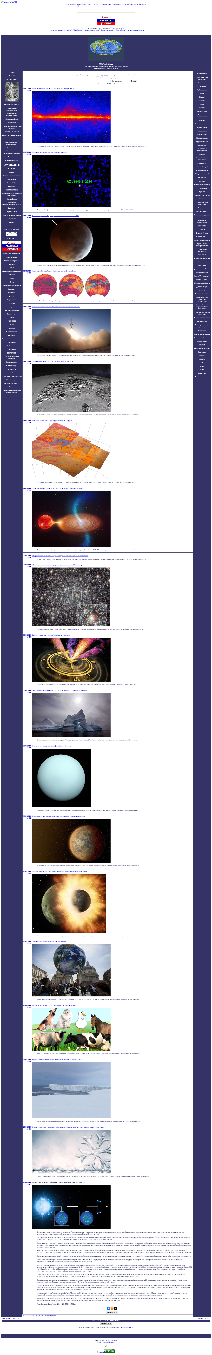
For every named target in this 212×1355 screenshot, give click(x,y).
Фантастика (202, 352)
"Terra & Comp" (120, 30)
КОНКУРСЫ (202, 321)
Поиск (11, 324)
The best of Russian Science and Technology (11, 391)
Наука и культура (11, 160)
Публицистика (202, 90)
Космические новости (11, 104)
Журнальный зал (12, 119)
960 (52, 1315)
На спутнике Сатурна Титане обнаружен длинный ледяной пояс (54, 271)
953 (31, 1315)
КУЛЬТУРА (202, 177)
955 (37, 1315)
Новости (96, 4)
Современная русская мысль (202, 216)
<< (23, 1315)
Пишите (89, 4)
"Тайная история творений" (202, 159)
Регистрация (133, 4)
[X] (115, 1308)
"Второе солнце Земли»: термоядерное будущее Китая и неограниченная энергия (60, 556)
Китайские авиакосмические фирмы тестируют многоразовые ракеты (56, 307)
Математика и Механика (12, 215)
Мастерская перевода (202, 318)
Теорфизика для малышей (154, 30)
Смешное (11, 293)
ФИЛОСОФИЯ (201, 211)
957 (43, 1315)
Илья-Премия (202, 341)
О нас (84, 4)
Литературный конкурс (201, 334)
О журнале (12, 307)
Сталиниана (202, 262)
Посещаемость (11, 332)
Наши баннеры (11, 366)
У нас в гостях (202, 131)
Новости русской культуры (12, 376)
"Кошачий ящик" (202, 167)
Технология (11, 219)
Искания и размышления (202, 116)
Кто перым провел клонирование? (11, 143)
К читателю (202, 83)
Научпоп (12, 264)
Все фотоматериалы (202, 377)
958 (46, 1315)
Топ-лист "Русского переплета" (12, 357)
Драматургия (202, 111)
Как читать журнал (12, 310)
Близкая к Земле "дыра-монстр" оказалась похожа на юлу (51, 635)
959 (49, 1315)
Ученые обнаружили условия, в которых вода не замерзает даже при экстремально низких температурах (68, 1127)
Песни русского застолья (12, 285)
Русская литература (11, 229)
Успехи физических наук (11, 176)
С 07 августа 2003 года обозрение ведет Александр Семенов (106, 66)
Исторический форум (202, 283)
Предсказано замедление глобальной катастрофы (49, 941)
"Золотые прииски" (202, 170)
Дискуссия (142, 4)
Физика (11, 222)
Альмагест (12, 157)
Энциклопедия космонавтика (12, 109)
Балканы (202, 100)
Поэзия (202, 108)
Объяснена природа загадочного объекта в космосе (49, 152)
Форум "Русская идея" (202, 276)
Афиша (11, 387)
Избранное (12, 342)
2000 (202, 366)
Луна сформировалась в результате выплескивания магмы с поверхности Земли (59, 871)
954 (34, 1315)
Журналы (11, 335)
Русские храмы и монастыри (202, 203)
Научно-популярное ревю (136, 30)
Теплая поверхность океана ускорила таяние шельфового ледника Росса (57, 1059)
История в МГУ (202, 236)
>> (55, 1315)
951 (26, 1315)
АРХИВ (202, 359)
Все (11, 373)
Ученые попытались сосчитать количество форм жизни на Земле (54, 1005)
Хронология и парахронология (12, 149)
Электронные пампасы (202, 348)
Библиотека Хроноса (11, 261)
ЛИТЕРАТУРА (202, 74)
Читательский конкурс (202, 338)
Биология (11, 208)
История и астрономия (12, 153)
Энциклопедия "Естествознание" (11, 114)
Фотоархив (12, 349)
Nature (11, 172)
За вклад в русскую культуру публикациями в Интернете (202, 328)
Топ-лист (125, 4)
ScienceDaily (11, 183)
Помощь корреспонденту (10, 1318)
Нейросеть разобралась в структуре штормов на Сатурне (52, 420)
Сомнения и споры (202, 124)
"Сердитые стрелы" (202, 174)
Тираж (11, 317)
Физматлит (12, 123)
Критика (202, 120)
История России (202, 233)
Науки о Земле (12, 212)
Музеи (11, 278)
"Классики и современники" (201, 150)
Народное (11, 289)
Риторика (202, 199)
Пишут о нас (11, 314)
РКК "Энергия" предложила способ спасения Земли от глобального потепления (59, 690)
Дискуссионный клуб (202, 269)
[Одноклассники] (112, 1308)
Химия (11, 226)
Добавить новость (204, 1318)
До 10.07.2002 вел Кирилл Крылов (106, 68)
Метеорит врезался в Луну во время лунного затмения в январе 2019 (55, 216)
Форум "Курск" (202, 279)
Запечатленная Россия (202, 258)
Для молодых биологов (11, 253)
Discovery (11, 186)
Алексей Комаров (109, 1342)
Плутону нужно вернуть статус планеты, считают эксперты (52, 361)
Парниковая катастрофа (12, 139)
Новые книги (202, 127)
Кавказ (202, 97)
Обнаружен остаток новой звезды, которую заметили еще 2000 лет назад (57, 565)
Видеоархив (202, 208)
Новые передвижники (202, 184)
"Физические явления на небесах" (60, 30)
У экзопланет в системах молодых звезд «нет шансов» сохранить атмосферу (58, 816)
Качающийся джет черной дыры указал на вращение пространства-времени (58, 488)
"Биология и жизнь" (107, 30)
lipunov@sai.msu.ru (126, 1327)
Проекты (11, 328)
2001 (202, 363)
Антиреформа (12, 199)
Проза (202, 104)
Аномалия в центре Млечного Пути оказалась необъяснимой (53, 88)
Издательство (202, 134)
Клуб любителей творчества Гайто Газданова (202, 307)
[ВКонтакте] (108, 1308)
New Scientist (11, 179)
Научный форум (12, 79)
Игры (12, 282)
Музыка (202, 192)
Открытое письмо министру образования (12, 194)
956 (40, 1315)
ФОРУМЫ (202, 265)
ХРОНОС (202, 229)
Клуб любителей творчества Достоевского (202, 299)
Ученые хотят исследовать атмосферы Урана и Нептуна (51, 746)
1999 (202, 370)
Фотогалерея (202, 188)
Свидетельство (104, 75)
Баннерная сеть (11, 362)
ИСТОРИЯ (202, 226)
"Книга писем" (202, 163)
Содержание (76, 4)
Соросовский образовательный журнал (11, 203)
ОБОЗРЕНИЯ (202, 145)
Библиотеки (11, 346)
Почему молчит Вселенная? (12, 135)
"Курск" (202, 93)
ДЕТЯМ (202, 345)
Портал (68, 4)
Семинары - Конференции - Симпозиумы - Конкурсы (106, 32)
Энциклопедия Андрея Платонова (202, 313)
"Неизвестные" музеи (202, 195)
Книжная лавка (105, 4)
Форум (202, 355)
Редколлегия (11, 300)
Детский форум (201, 287)
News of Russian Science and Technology (11, 127)
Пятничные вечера (202, 294)
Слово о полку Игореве (202, 240)
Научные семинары (12, 132)
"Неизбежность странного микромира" (86, 30)
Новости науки (11, 380)
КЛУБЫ (202, 290)
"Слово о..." (202, 154)
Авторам (11, 303)
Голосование (116, 4)
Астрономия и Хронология (202, 250)
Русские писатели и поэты (11, 339)
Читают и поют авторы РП (11, 271)
